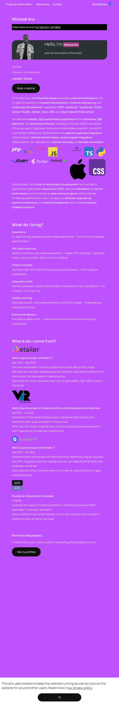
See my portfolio (26, 552)
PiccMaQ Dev (99, 4)
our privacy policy (79, 688)
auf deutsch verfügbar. (48, 27)
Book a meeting (26, 88)
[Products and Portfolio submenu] (33, 4)
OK (59, 697)
